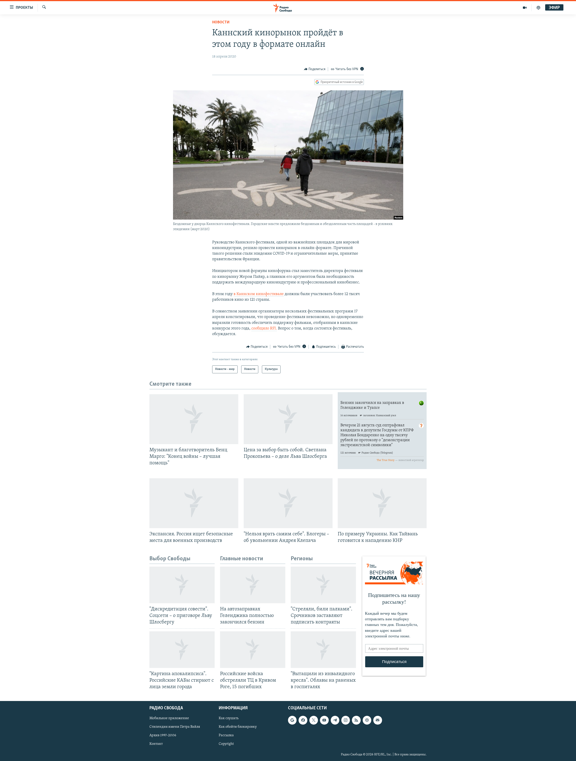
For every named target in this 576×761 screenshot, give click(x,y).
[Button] (315, 69)
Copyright (226, 744)
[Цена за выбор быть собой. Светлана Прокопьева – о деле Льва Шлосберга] (288, 419)
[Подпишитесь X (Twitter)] (313, 720)
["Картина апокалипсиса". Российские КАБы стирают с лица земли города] (182, 649)
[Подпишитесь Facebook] (303, 720)
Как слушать (228, 718)
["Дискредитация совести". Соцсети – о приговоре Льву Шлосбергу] (182, 585)
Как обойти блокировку (238, 727)
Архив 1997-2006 (162, 735)
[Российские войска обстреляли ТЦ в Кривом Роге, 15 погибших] (252, 649)
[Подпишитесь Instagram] (345, 720)
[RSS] (356, 720)
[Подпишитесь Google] (292, 720)
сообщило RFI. (264, 329)
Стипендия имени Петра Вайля (174, 727)
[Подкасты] (367, 720)
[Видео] (525, 7)
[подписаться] (377, 720)
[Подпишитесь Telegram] (335, 720)
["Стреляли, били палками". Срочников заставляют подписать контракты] (323, 585)
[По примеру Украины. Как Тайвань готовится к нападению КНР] (382, 503)
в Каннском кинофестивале (259, 294)
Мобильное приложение (169, 718)
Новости (221, 22)
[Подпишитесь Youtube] (324, 720)
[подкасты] (538, 7)
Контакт (156, 744)
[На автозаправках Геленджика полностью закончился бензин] (252, 585)
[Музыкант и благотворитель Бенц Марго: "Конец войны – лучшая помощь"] (193, 419)
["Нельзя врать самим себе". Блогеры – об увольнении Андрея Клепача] (288, 503)
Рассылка (226, 735)
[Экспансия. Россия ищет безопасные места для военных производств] (193, 503)
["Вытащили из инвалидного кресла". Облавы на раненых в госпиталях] (323, 649)
